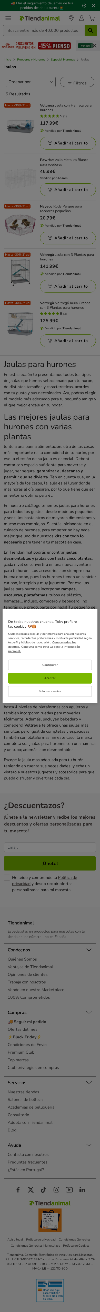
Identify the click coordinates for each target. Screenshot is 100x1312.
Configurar (50, 665)
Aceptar (50, 678)
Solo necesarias (50, 691)
